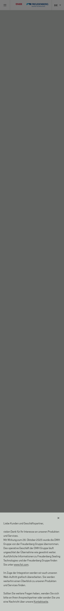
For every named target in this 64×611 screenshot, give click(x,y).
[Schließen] (58, 518)
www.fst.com (21, 564)
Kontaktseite (41, 601)
